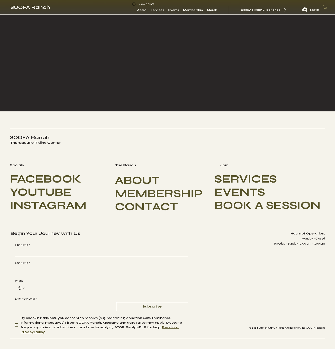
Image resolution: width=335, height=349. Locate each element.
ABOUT (137, 180)
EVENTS (239, 192)
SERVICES (245, 179)
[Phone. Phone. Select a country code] (21, 288)
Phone (19, 280)
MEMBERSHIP (159, 193)
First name (22, 244)
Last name (22, 263)
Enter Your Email (26, 298)
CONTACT (146, 206)
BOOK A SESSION (267, 205)
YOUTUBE (41, 192)
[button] (325, 7)
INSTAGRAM (48, 205)
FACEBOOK (45, 179)
